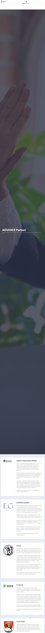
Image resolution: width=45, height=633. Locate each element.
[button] (26, 2)
